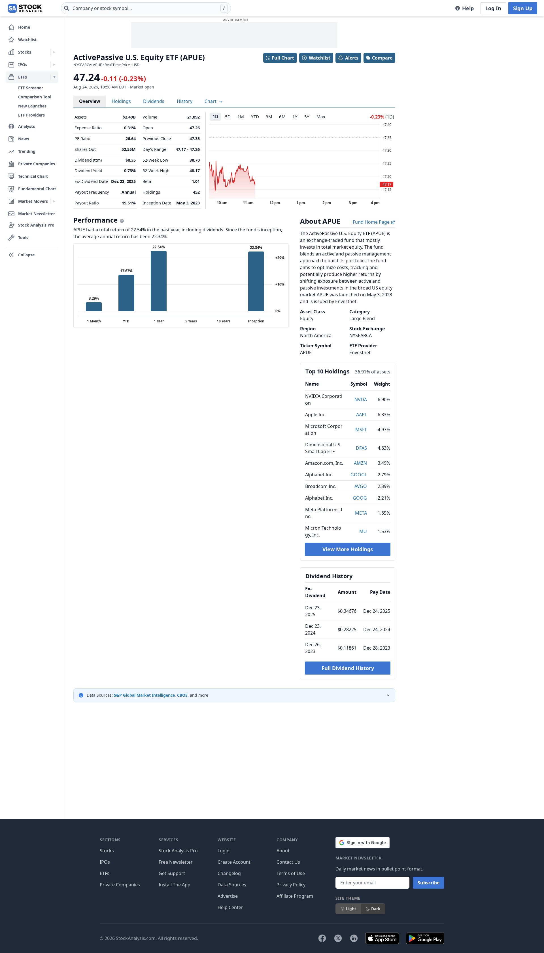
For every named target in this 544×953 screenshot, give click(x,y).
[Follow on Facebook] (322, 938)
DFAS (361, 448)
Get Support (172, 873)
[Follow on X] (338, 938)
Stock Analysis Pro (178, 851)
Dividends (153, 101)
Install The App (174, 885)
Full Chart (283, 58)
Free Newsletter (176, 862)
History (184, 101)
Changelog (229, 873)
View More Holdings (347, 549)
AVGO (360, 486)
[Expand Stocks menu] (54, 52)
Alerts (351, 58)
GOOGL (358, 475)
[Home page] (25, 8)
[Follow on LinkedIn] (353, 938)
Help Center (230, 907)
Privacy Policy (291, 885)
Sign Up (522, 8)
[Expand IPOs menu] (54, 64)
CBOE (182, 695)
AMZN (360, 463)
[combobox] (146, 8)
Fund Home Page (372, 222)
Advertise (228, 896)
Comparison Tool (34, 97)
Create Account (234, 862)
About (283, 851)
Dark (376, 908)
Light (351, 908)
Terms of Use (291, 873)
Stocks (107, 851)
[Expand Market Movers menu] (54, 201)
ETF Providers (31, 115)
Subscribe (428, 883)
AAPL (361, 414)
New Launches (32, 106)
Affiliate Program (295, 896)
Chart (211, 101)
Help (468, 8)
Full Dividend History (348, 668)
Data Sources (232, 885)
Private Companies (120, 885)
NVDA (360, 399)
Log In (493, 8)
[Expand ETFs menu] (54, 77)
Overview (89, 101)
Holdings (121, 101)
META (361, 513)
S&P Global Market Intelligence (144, 695)
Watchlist (319, 58)
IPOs (105, 862)
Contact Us (288, 862)
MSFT (361, 429)
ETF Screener (30, 87)
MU (363, 531)
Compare (382, 58)
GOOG (360, 498)
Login (224, 851)
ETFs (104, 873)
